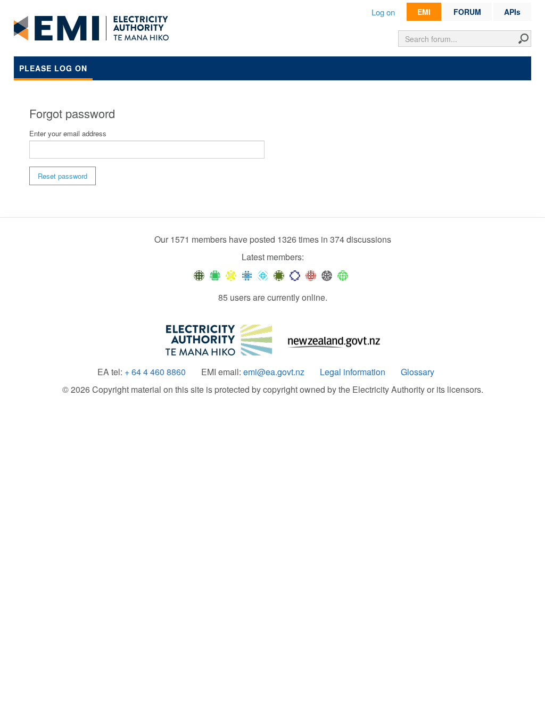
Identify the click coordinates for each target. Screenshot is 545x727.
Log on (383, 12)
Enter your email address (67, 133)
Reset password (62, 176)
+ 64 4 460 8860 (155, 372)
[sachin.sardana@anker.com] (326, 274)
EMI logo (94, 29)
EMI (424, 11)
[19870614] (215, 274)
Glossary (417, 372)
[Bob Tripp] (342, 274)
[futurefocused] (295, 274)
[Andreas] (310, 274)
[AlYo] (231, 274)
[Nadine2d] (263, 274)
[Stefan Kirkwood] (199, 274)
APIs (512, 11)
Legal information (352, 372)
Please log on (53, 68)
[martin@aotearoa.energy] (279, 274)
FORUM (467, 11)
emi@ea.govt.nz (273, 372)
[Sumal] (247, 274)
